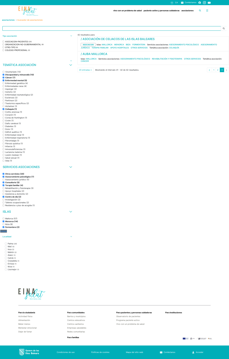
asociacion (88, 45)
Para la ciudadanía (26, 312)
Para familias (73, 337)
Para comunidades (76, 312)
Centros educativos (76, 320)
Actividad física (25, 316)
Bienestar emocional (27, 328)
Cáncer (85, 61)
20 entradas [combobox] (86, 70)
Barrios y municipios (76, 316)
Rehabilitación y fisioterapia (167, 59)
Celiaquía (174, 47)
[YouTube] (209, 2)
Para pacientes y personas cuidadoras (134, 312)
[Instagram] (204, 2)
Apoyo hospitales (119, 47)
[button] (37, 36)
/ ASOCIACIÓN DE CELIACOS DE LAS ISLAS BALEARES (118, 39)
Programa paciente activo (128, 320)
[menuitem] (127, 10)
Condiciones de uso (66, 352)
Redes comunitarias (76, 331)
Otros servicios (139, 47)
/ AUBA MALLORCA (94, 54)
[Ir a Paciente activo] (34, 11)
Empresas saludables (76, 328)
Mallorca (107, 44)
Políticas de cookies (100, 352)
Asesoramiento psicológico (184, 44)
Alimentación (24, 320)
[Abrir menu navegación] (207, 10)
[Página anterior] (209, 70)
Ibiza (128, 44)
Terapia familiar (100, 47)
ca (176, 2)
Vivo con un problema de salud (130, 324)
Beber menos (24, 324)
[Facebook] (199, 2)
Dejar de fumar (25, 331)
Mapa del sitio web (134, 352)
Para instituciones (173, 312)
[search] (200, 10)
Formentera (138, 44)
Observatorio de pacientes (128, 316)
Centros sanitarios (75, 324)
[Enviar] (224, 28)
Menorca (119, 44)
